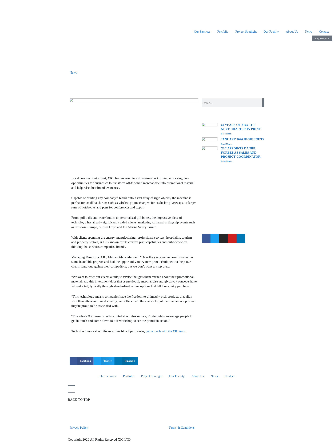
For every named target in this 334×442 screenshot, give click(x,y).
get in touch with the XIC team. (166, 331)
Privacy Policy (79, 427)
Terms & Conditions (181, 427)
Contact (324, 31)
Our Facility (271, 31)
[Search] (263, 102)
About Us (292, 31)
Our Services (202, 31)
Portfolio (222, 31)
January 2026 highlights (242, 139)
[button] (81, 361)
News (308, 31)
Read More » (226, 134)
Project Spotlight (246, 31)
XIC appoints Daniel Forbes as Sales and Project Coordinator (241, 152)
